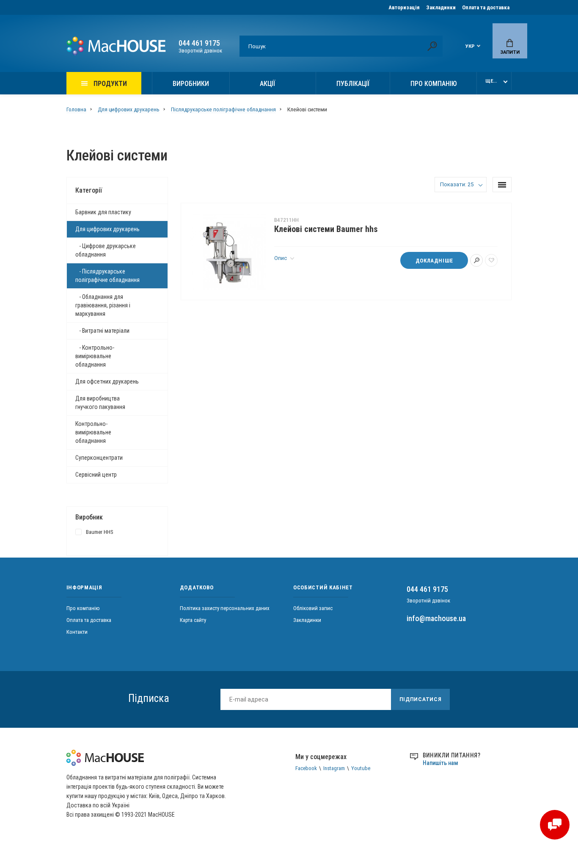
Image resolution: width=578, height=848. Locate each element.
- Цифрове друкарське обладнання (105, 250)
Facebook (306, 768)
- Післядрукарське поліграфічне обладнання (107, 275)
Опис (281, 258)
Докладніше (434, 260)
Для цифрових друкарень (107, 229)
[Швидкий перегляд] (476, 260)
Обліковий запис (313, 608)
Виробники (191, 84)
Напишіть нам (440, 763)
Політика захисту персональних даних (225, 608)
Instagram (334, 768)
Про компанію (433, 84)
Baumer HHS (99, 532)
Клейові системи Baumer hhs (326, 229)
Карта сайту (193, 620)
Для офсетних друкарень (107, 381)
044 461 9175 (199, 43)
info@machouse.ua (436, 618)
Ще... (491, 81)
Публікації (352, 84)
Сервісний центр (96, 474)
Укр (470, 46)
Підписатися (420, 699)
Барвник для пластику (103, 212)
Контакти (77, 632)
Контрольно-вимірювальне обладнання (93, 432)
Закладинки (441, 7)
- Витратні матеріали (102, 330)
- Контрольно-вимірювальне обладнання (94, 356)
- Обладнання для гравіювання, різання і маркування (102, 305)
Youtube (360, 768)
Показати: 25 (456, 184)
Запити (510, 52)
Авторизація (404, 7)
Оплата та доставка (485, 7)
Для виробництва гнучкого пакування (100, 402)
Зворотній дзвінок (200, 50)
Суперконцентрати (99, 457)
